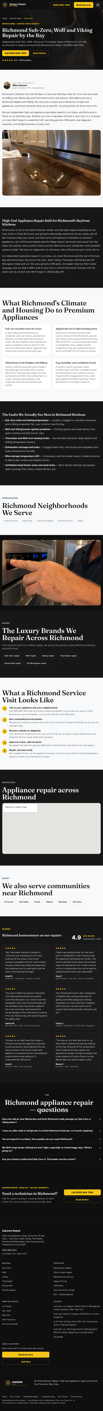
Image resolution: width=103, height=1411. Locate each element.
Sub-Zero (6, 1268)
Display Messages (30, 1396)
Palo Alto (6, 1315)
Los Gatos (7, 1306)
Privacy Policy (76, 1396)
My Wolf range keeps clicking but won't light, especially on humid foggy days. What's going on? (47, 1149)
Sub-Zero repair (12, 656)
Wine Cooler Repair (63, 1272)
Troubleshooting (48, 1396)
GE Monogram (9, 1290)
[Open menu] (98, 5)
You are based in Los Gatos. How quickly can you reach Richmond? (37, 1139)
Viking (5, 1277)
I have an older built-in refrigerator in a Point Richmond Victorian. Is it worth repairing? (47, 1130)
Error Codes (15, 1396)
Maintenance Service (63, 1277)
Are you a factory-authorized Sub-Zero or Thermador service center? (39, 1159)
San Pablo (24, 902)
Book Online (39, 53)
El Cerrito (8, 902)
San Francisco (8, 1319)
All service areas (10, 1324)
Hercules (77, 902)
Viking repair (48, 656)
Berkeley (63, 902)
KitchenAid (7, 1285)
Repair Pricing (60, 1281)
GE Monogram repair (36, 663)
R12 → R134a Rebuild (63, 1294)
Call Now (26, 1361)
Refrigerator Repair (63, 1268)
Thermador (7, 1281)
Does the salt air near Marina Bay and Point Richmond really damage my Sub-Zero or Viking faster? (46, 1121)
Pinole (37, 902)
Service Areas (15, 18)
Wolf (4, 1272)
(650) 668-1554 (61, 5)
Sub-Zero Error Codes (64, 1290)
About (4, 1396)
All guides (58, 1337)
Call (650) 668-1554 (15, 53)
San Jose (6, 1311)
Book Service (83, 5)
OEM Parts (58, 1285)
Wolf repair (30, 656)
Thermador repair (68, 656)
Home (4, 18)
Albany (49, 902)
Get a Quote (63, 1396)
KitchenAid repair (12, 663)
